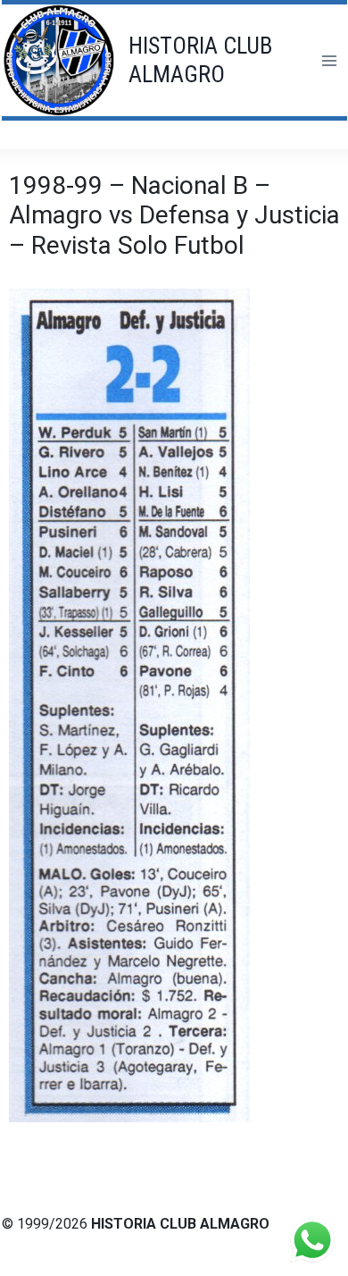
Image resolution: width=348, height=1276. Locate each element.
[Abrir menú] (328, 60)
